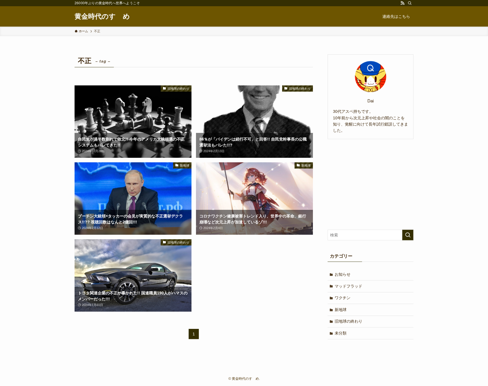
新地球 (341, 309)
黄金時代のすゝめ (102, 16)
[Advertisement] (370, 184)
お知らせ (342, 274)
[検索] (409, 3)
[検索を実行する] (407, 235)
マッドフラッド (348, 286)
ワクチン (342, 298)
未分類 (341, 333)
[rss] (402, 3)
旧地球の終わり (348, 321)
